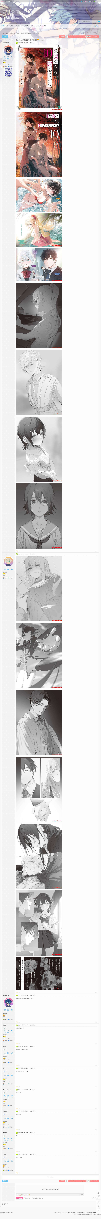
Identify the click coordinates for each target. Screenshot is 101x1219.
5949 (12, 1009)
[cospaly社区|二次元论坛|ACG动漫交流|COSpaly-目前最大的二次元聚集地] (12, 12)
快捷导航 (96, 26)
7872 (12, 1117)
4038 (8, 1030)
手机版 (59, 1212)
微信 (96, 1)
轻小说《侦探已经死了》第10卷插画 (30, 33)
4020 (8, 1117)
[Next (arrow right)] (4, 1204)
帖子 (80, 21)
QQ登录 (91, 1)
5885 (12, 568)
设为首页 (3, 1)
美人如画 (5, 1111)
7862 (12, 1095)
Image (22, 1195)
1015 (5, 1009)
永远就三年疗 (6, 42)
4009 (8, 1095)
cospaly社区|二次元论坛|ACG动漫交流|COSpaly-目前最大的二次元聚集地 (3, 33)
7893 (12, 1030)
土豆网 (4, 1154)
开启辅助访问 (100, 1)
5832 (12, 56)
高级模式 (81, 1194)
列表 (98, 1208)
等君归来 (5, 1132)
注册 (87, 1)
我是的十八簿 (6, 995)
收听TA (5, 66)
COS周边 (18, 26)
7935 (12, 1052)
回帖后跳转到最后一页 (38, 1198)
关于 (32, 26)
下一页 (95, 36)
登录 (83, 1)
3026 (8, 56)
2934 (8, 568)
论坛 (3, 26)
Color (20, 1195)
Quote (26, 1195)
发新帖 (5, 36)
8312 (12, 1138)
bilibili (4, 1046)
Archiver (55, 1212)
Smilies (30, 1195)
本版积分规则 (94, 1197)
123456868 (5, 554)
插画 (18, 33)
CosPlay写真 (10, 26)
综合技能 (12, 33)
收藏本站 (8, 1)
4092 (8, 1138)
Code (28, 1195)
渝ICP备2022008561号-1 (8, 1212)
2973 (8, 1009)
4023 (8, 1052)
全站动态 (38, 26)
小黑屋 (63, 1212)
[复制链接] (41, 40)
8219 (12, 1074)
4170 (8, 1160)
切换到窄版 (99, 1)
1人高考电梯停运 (6, 1089)
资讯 (45, 26)
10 (85, 36)
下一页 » (50, 1177)
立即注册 (57, 1189)
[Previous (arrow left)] (2, 1204)
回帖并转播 (27, 1198)
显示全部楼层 (32, 42)
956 (4, 56)
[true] (99, 21)
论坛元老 (5, 60)
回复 (19, 551)
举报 (96, 551)
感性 (4, 1068)
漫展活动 (25, 26)
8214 (12, 1160)
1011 (5, 568)
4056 (8, 1074)
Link (24, 1195)
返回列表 (63, 36)
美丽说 (4, 1025)
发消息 (11, 66)
